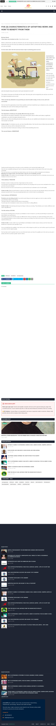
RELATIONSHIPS (5, 484)
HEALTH (32, 482)
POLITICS (27, 482)
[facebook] (46, 6)
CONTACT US (43, 724)
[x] (52, 6)
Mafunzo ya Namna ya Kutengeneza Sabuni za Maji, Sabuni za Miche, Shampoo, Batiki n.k (30, 444)
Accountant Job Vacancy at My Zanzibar (18, 577)
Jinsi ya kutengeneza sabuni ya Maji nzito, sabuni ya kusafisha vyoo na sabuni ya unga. (30, 461)
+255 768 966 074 (8, 715)
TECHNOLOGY (47, 482)
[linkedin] (50, 6)
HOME (33, 724)
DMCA (48, 724)
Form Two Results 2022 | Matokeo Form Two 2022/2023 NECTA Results (25, 472)
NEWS (16, 482)
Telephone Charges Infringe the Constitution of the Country (23, 455)
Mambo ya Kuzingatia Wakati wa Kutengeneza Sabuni (21, 466)
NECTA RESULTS (39, 482)
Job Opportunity (7, 23)
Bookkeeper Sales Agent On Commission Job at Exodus (31, 1)
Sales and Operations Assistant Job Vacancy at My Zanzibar (23, 572)
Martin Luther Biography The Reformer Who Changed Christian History (24, 435)
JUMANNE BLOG (11, 724)
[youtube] (54, 6)
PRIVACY (53, 724)
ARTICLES (8, 275)
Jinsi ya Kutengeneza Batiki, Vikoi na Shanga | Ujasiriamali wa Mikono (25, 680)
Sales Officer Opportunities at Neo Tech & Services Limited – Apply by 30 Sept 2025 (29, 566)
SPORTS (19, 484)
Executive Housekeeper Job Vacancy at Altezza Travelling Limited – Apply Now (28, 624)
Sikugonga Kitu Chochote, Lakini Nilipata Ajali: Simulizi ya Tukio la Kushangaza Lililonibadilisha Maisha (28, 556)
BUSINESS (13, 275)
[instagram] (48, 6)
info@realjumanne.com (9, 717)
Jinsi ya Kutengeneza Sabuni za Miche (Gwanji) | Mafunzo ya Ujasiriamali (26, 686)
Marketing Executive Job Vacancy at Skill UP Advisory (22, 583)
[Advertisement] (28, 18)
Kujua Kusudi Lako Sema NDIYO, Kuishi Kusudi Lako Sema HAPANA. (24, 450)
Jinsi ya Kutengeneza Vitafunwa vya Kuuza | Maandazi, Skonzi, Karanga (25, 675)
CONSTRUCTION (26, 484)
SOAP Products (13, 484)
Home (2, 23)
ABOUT (37, 724)
